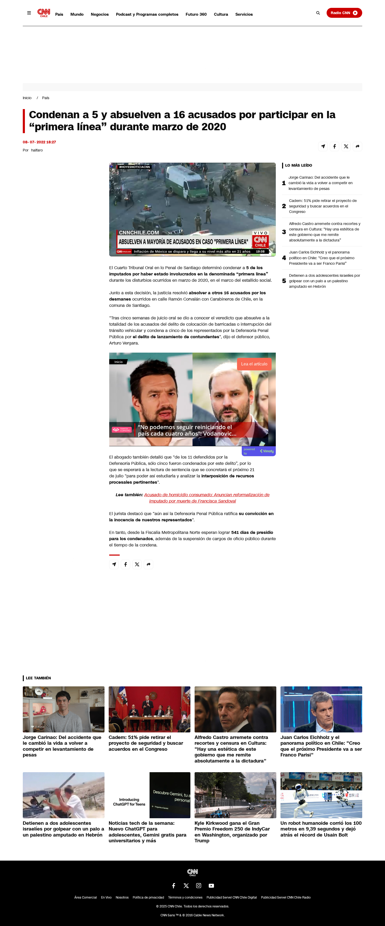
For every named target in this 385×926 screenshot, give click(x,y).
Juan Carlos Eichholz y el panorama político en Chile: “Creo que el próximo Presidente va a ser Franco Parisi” (321, 258)
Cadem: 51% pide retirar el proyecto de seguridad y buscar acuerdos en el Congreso (323, 206)
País (59, 14)
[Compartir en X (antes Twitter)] (346, 146)
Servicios (244, 14)
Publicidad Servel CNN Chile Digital (232, 897)
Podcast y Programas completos (147, 14)
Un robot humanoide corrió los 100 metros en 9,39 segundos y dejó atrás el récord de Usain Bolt (321, 829)
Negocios (100, 14)
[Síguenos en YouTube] (211, 886)
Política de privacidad (148, 897)
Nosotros (122, 897)
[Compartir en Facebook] (334, 146)
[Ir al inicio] (43, 13)
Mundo (77, 14)
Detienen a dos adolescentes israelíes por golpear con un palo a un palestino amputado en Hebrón (324, 281)
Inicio (27, 97)
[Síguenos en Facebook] (173, 886)
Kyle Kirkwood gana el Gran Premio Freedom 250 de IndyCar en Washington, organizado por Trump (232, 832)
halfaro (37, 150)
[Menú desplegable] (29, 13)
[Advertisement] (62, 462)
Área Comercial (85, 897)
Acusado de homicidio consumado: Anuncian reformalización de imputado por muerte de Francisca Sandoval (207, 498)
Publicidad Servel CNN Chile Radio (286, 897)
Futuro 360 (196, 14)
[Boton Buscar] (318, 13)
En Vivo (106, 897)
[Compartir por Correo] (323, 146)
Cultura (221, 14)
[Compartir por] (357, 146)
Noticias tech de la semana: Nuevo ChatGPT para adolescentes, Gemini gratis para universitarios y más (147, 832)
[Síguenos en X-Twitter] (186, 886)
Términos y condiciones (185, 897)
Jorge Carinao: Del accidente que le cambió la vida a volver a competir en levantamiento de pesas (321, 183)
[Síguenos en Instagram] (199, 886)
